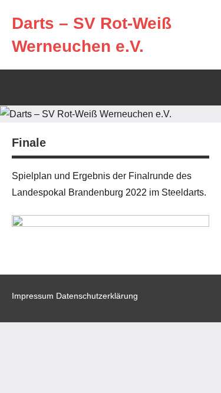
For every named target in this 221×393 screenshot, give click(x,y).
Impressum (33, 295)
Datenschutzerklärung (97, 295)
